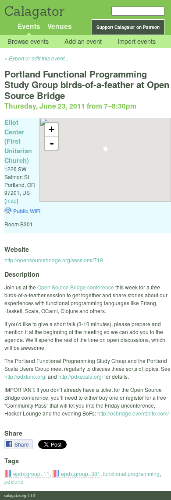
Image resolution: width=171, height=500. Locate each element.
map (11, 200)
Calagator (34, 11)
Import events (137, 41)
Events (29, 26)
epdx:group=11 (31, 473)
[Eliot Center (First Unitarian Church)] (105, 151)
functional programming (131, 473)
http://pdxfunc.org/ (25, 376)
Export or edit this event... (38, 58)
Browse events (28, 41)
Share (22, 444)
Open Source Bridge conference (75, 287)
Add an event (83, 41)
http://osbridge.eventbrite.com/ (133, 413)
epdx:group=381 (80, 473)
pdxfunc (13, 481)
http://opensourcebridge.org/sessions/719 (53, 260)
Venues (59, 26)
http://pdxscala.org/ (80, 376)
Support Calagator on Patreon (128, 27)
